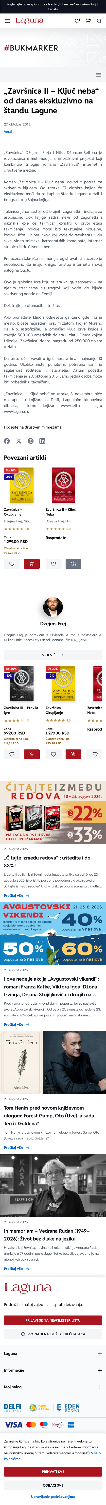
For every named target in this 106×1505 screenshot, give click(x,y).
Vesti (8, 131)
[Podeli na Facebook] (7, 441)
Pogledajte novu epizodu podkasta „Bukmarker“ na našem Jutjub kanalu (53, 6)
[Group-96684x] (68, 1408)
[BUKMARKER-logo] (31, 48)
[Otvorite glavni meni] (7, 20)
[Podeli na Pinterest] (31, 441)
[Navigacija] (53, 74)
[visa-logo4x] (13, 1425)
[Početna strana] (30, 21)
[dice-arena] (39, 1408)
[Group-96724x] (58, 1425)
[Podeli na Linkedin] (42, 441)
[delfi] (12, 1408)
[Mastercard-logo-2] (31, 1425)
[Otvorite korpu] (88, 21)
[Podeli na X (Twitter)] (19, 441)
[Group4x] (44, 1425)
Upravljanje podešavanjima (53, 1496)
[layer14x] (71, 1425)
